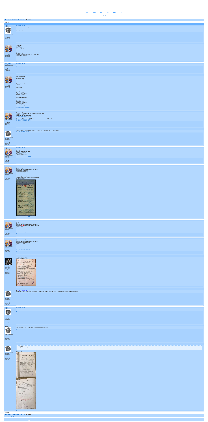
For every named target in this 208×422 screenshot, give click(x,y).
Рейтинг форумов (7, 416)
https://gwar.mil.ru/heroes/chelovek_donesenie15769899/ (23, 156)
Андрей (6, 111)
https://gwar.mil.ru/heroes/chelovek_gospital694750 (23, 249)
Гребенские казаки (8, 19)
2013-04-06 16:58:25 (22, 25)
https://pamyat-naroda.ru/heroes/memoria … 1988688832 (23, 120)
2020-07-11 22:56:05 (22, 165)
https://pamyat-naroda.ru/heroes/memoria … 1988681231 (23, 119)
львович (6, 25)
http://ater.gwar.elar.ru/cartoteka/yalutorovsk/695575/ (23, 107)
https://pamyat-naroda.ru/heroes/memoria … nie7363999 (23, 116)
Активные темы (104, 15)
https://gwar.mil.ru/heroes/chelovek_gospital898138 (23, 232)
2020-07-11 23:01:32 (22, 220)
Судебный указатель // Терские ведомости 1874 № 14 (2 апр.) (24, 328)
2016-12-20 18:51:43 (22, 63)
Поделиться (17, 25)
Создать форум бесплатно (14, 416)
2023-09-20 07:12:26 (22, 325)
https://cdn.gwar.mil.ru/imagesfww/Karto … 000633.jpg (23, 131)
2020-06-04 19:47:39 (22, 147)
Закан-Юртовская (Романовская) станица (18, 19)
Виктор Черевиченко (8, 63)
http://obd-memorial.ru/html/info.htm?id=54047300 (22, 59)
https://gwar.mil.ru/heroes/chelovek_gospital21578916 (23, 216)
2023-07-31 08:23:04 (22, 307)
